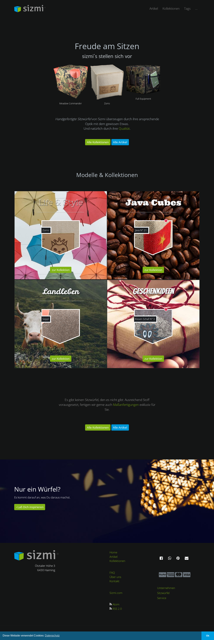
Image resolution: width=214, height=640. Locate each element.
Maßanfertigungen (126, 404)
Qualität (124, 128)
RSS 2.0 (117, 609)
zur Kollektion (61, 270)
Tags (187, 8)
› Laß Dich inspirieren (29, 507)
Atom (116, 604)
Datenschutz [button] (52, 635)
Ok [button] (207, 635)
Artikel (153, 8)
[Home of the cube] (36, 555)
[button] (161, 558)
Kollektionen (171, 8)
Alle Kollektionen (98, 142)
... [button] (196, 8)
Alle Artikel (120, 142)
